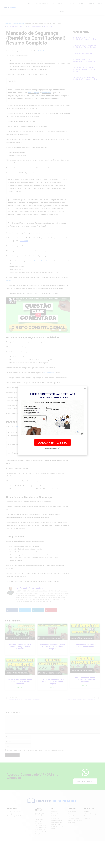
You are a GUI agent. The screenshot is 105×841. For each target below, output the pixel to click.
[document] (52, 420)
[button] (84, 388)
